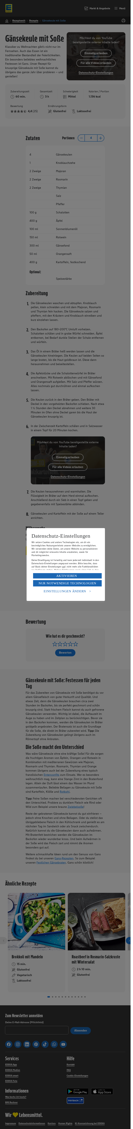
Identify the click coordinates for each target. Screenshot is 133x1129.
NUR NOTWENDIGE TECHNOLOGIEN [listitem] (67, 583)
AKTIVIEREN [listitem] (66, 576)
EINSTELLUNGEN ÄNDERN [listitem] (65, 591)
